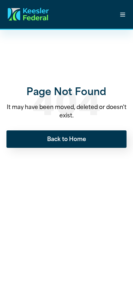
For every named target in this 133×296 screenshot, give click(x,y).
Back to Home (66, 138)
